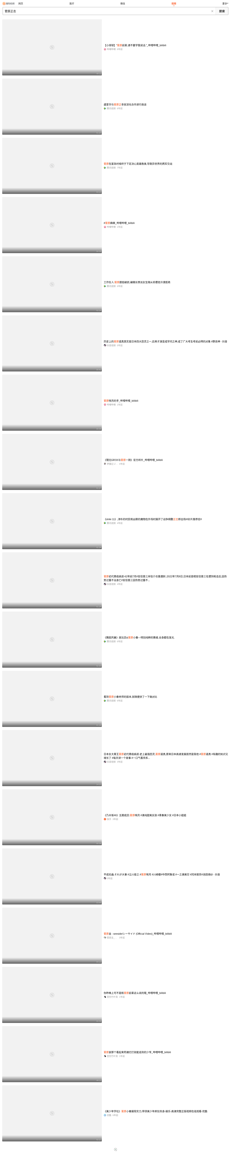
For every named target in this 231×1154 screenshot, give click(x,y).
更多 (224, 3)
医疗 (71, 3)
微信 (122, 3)
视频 (173, 3)
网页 (20, 3)
